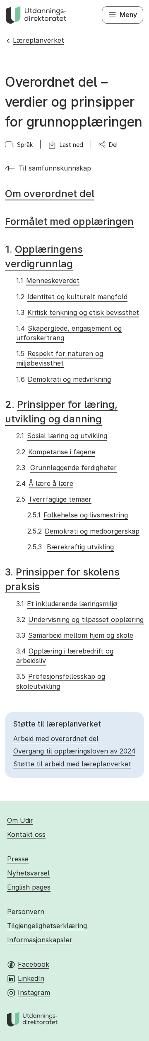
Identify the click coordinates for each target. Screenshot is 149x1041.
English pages (28, 887)
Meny (128, 14)
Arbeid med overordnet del (56, 738)
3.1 (66, 604)
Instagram (34, 992)
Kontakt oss (26, 834)
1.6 (63, 379)
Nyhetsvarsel (28, 873)
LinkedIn (31, 978)
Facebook (33, 964)
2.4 (44, 483)
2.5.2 (83, 531)
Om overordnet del (49, 194)
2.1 (61, 436)
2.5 (53, 499)
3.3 (74, 635)
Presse (18, 859)
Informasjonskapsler (39, 940)
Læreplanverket (38, 40)
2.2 (55, 452)
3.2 (79, 619)
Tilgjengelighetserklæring (47, 926)
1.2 (71, 297)
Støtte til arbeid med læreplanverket (72, 764)
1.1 (47, 280)
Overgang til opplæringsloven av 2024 (74, 751)
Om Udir (20, 820)
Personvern (25, 911)
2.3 (66, 467)
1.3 (77, 312)
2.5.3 (70, 547)
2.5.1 (77, 515)
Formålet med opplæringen (69, 221)
